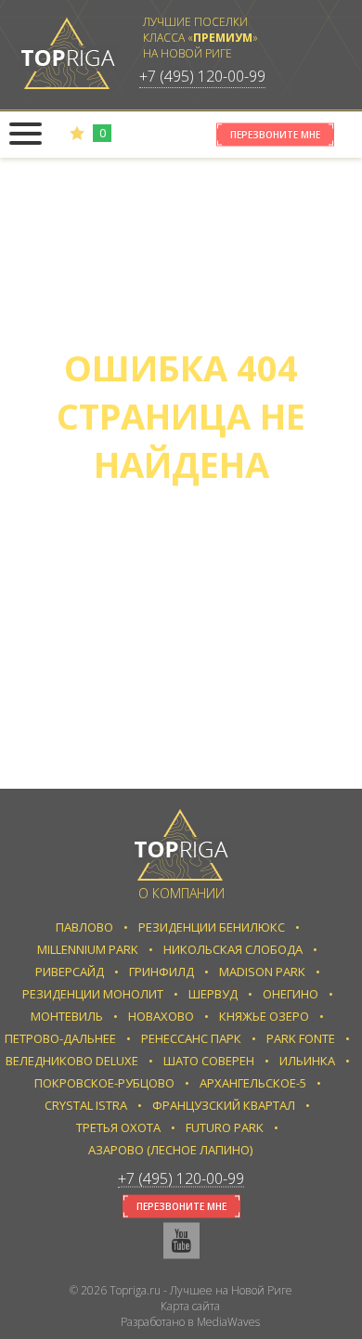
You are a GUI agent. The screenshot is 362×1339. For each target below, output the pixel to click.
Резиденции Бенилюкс (211, 927)
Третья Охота (118, 1127)
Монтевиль (67, 1016)
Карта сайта (190, 1306)
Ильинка (307, 1060)
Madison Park (262, 971)
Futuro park (225, 1127)
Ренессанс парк (191, 1038)
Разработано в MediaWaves (190, 1322)
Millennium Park (87, 949)
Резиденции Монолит (92, 993)
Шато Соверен (208, 1060)
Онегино (290, 993)
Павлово (84, 927)
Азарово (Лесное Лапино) (170, 1149)
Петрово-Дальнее (60, 1038)
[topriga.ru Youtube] (181, 1241)
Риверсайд (69, 971)
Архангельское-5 (253, 1083)
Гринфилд (161, 971)
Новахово (161, 1016)
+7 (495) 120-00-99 (202, 76)
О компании (181, 893)
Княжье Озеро (264, 1016)
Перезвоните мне (275, 134)
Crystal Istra (86, 1105)
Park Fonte (300, 1038)
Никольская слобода (233, 949)
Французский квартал (223, 1105)
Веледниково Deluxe (72, 1060)
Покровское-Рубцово (104, 1083)
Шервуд (213, 993)
